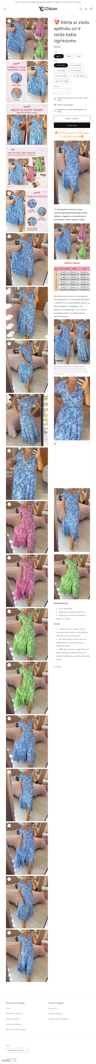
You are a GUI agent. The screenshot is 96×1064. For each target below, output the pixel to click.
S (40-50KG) (60, 65)
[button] (4, 8)
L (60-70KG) (60, 71)
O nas (8, 1008)
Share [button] (59, 667)
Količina (56, 86)
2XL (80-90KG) (61, 76)
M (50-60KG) (76, 65)
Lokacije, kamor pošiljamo (58, 1019)
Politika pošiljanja (55, 1013)
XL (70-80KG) (76, 71)
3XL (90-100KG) (79, 76)
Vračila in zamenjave (13, 1024)
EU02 (12, 1058)
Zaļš (78, 56)
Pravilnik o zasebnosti (14, 1013)
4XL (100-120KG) (62, 81)
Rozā (69, 56)
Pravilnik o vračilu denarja (16, 1029)
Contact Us (52, 1008)
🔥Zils (58, 56)
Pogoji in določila (12, 1019)
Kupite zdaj (72, 125)
